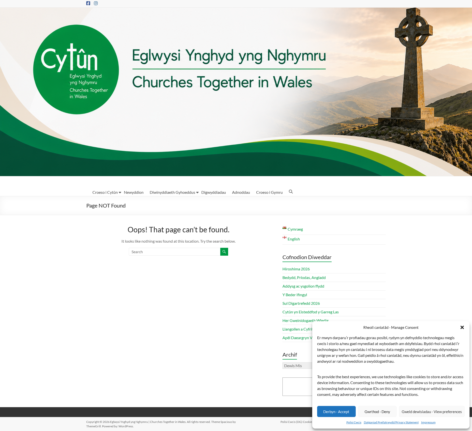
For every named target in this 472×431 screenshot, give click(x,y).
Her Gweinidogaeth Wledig (305, 320)
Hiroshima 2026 (296, 268)
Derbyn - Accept (336, 411)
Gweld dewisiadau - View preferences (432, 411)
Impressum (428, 422)
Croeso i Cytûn (105, 192)
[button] (462, 327)
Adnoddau (241, 192)
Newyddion (134, 192)
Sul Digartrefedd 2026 (301, 303)
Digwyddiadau (213, 192)
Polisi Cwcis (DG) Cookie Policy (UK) (303, 422)
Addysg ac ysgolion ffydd (303, 286)
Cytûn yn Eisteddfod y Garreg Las (310, 311)
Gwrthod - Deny (377, 411)
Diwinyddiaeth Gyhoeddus (172, 192)
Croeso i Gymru (269, 192)
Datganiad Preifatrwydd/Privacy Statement (391, 422)
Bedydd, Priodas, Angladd (304, 277)
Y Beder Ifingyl (294, 294)
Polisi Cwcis (353, 422)
